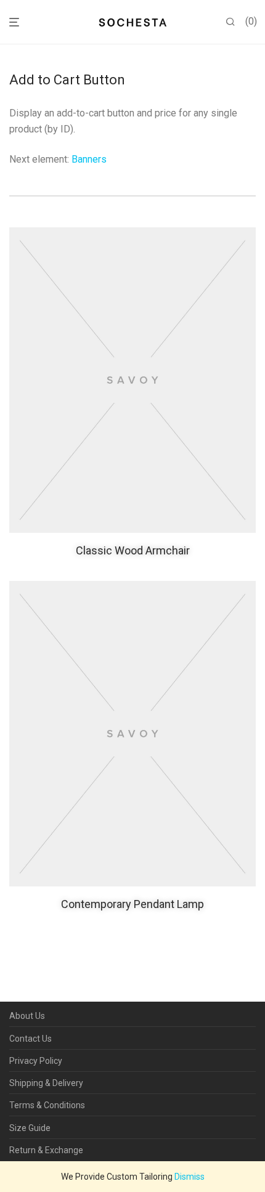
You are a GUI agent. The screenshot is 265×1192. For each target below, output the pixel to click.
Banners (89, 159)
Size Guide (30, 1128)
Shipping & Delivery (46, 1083)
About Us (27, 1016)
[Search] (230, 22)
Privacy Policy (35, 1061)
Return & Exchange (46, 1150)
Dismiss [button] (189, 1177)
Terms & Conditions (47, 1105)
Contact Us (30, 1039)
